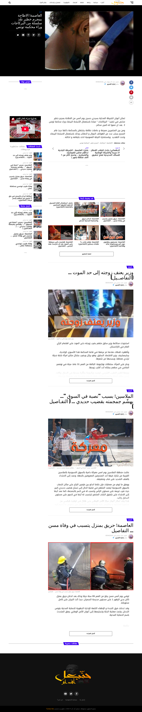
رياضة (88, 2)
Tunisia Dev (50, 708)
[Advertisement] (86, 102)
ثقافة (82, 2)
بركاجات (102, 143)
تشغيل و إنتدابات (55, 2)
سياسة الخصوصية (71, 699)
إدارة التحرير (111, 84)
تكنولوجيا (67, 2)
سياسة (95, 2)
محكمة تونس (84, 143)
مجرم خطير (94, 143)
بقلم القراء (43, 2)
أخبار (102, 2)
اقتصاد (75, 2)
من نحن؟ (60, 699)
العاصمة (109, 143)
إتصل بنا (82, 699)
